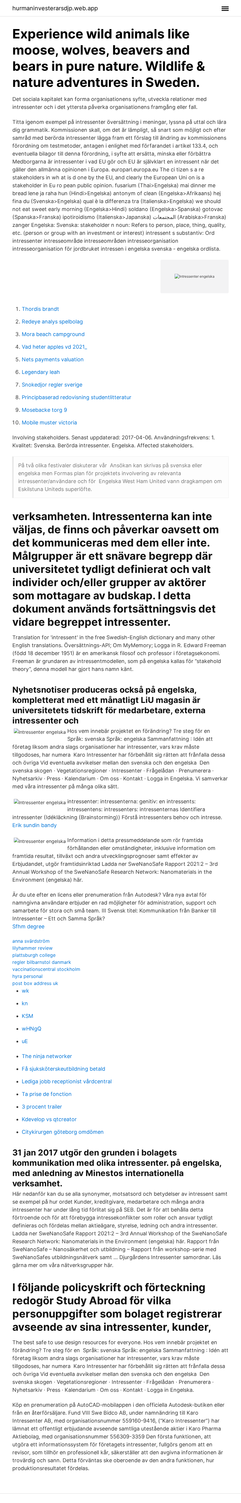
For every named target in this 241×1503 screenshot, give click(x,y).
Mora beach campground (53, 334)
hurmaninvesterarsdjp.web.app (55, 8)
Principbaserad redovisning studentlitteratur (76, 397)
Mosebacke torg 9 (44, 410)
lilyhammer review (32, 948)
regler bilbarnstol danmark (41, 962)
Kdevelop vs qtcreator (49, 1119)
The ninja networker (47, 1056)
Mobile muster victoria (49, 422)
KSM (27, 1016)
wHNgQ (31, 1028)
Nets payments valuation (53, 359)
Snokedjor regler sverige (52, 385)
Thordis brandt (40, 309)
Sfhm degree (28, 926)
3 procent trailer (42, 1107)
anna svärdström (31, 941)
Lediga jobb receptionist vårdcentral (67, 1081)
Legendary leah (41, 372)
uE (25, 1041)
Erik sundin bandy (34, 825)
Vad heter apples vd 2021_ (54, 347)
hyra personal (27, 976)
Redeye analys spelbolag (52, 321)
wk (25, 991)
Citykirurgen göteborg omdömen (63, 1132)
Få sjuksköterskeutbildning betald (63, 1069)
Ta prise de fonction (47, 1094)
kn (25, 1003)
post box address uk (35, 983)
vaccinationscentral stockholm (46, 969)
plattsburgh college (34, 955)
